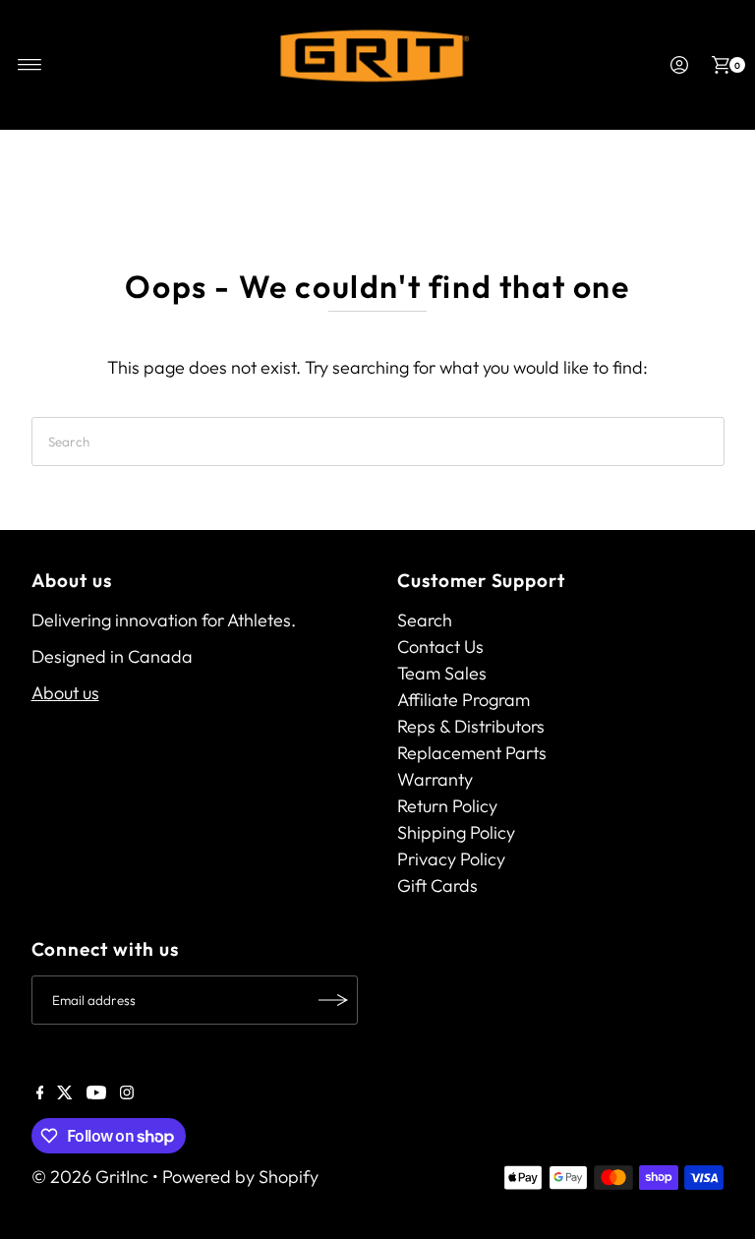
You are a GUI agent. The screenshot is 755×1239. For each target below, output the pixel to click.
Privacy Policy (451, 859)
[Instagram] (127, 1093)
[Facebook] (40, 1093)
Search (424, 620)
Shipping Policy (456, 832)
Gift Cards (437, 885)
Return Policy (447, 806)
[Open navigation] (30, 64)
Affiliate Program (463, 699)
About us (65, 692)
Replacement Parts (472, 752)
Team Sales (442, 673)
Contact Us (440, 646)
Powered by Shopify (240, 1176)
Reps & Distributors (471, 726)
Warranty (435, 779)
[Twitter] (65, 1093)
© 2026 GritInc (89, 1176)
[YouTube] (96, 1093)
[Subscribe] (333, 1000)
